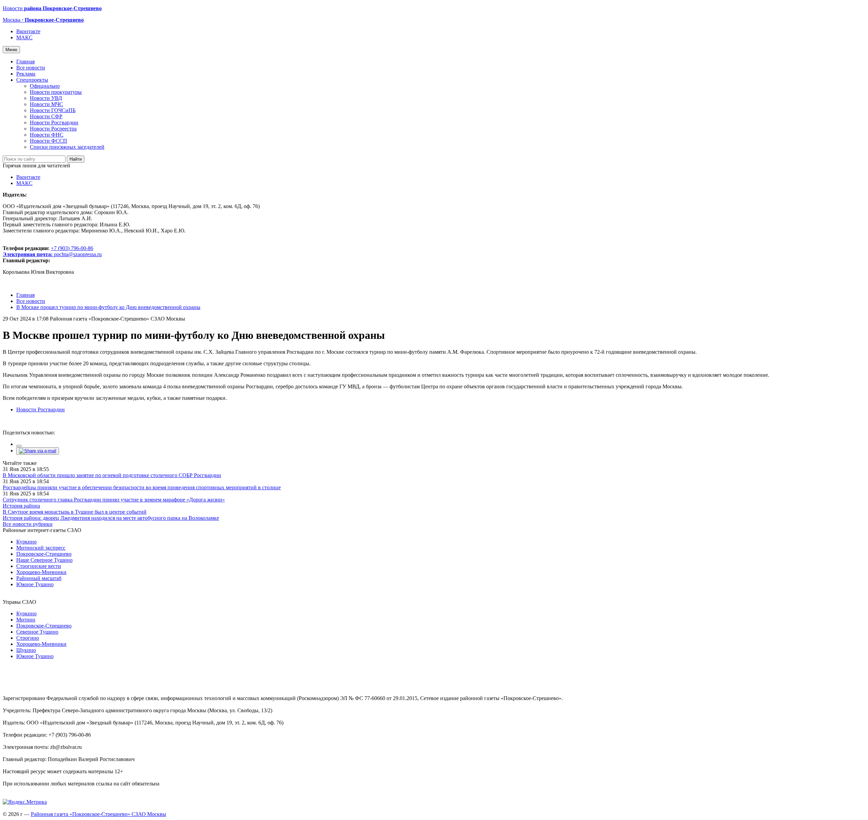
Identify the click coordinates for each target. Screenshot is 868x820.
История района (21, 506)
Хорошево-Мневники (41, 572)
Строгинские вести (38, 566)
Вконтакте (28, 31)
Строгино (27, 638)
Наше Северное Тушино (44, 560)
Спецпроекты (32, 80)
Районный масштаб (38, 578)
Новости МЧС (46, 104)
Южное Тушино (35, 584)
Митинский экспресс (40, 548)
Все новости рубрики (28, 524)
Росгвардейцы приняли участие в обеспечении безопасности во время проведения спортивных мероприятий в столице (142, 487)
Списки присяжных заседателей (67, 147)
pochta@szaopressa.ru (78, 254)
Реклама (25, 74)
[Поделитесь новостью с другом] (37, 450)
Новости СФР (46, 116)
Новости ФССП (48, 141)
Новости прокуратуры (56, 92)
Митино (25, 619)
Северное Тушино (37, 632)
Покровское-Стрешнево (44, 554)
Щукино (26, 650)
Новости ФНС (46, 135)
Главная (25, 61)
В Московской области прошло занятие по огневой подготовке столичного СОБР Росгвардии (112, 475)
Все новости (30, 67)
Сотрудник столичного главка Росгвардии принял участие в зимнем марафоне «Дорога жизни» (114, 500)
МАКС (24, 37)
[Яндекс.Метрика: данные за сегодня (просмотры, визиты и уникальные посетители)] (25, 802)
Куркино (26, 542)
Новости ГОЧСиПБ (53, 110)
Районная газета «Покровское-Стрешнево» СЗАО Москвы (98, 814)
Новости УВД (46, 98)
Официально (45, 86)
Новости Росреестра (53, 128)
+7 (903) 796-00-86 (48, 251)
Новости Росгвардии (54, 122)
